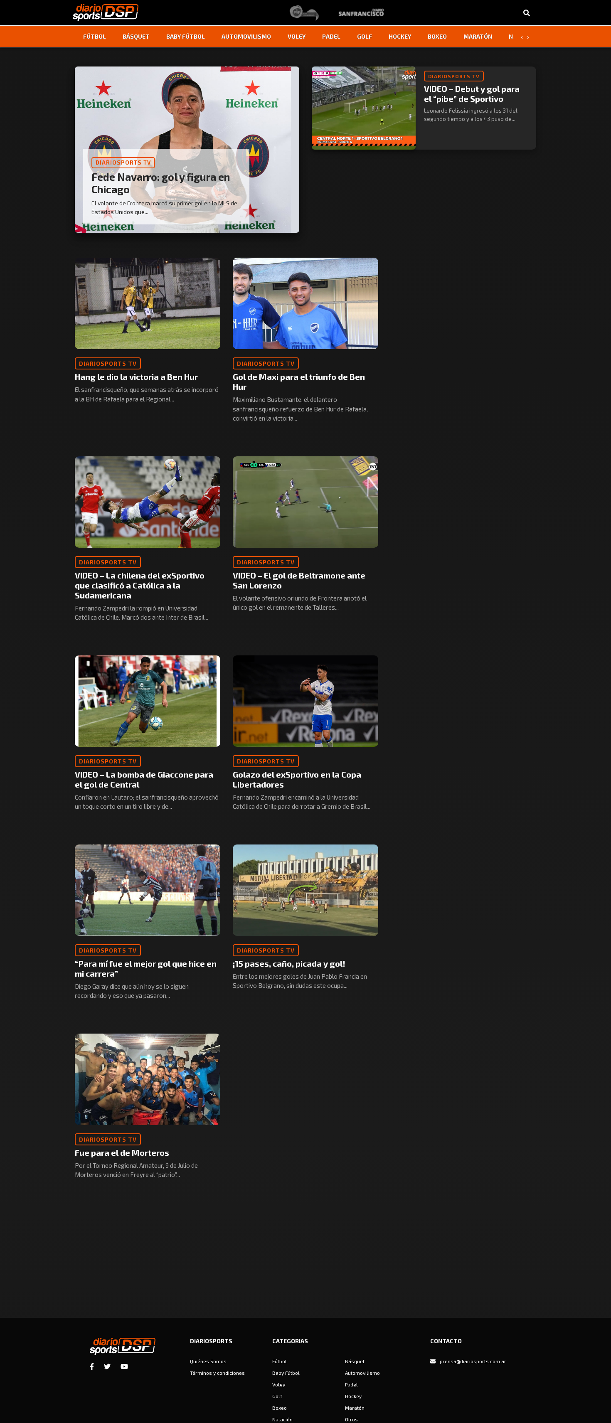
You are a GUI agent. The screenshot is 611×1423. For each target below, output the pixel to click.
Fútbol (94, 36)
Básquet (136, 36)
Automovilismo (246, 36)
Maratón (477, 36)
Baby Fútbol (185, 36)
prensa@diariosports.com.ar (473, 1361)
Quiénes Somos (208, 1361)
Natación (282, 1419)
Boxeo (437, 36)
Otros (351, 1419)
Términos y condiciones (217, 1373)
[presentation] (522, 36)
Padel (331, 36)
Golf (364, 36)
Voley (297, 36)
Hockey (400, 36)
